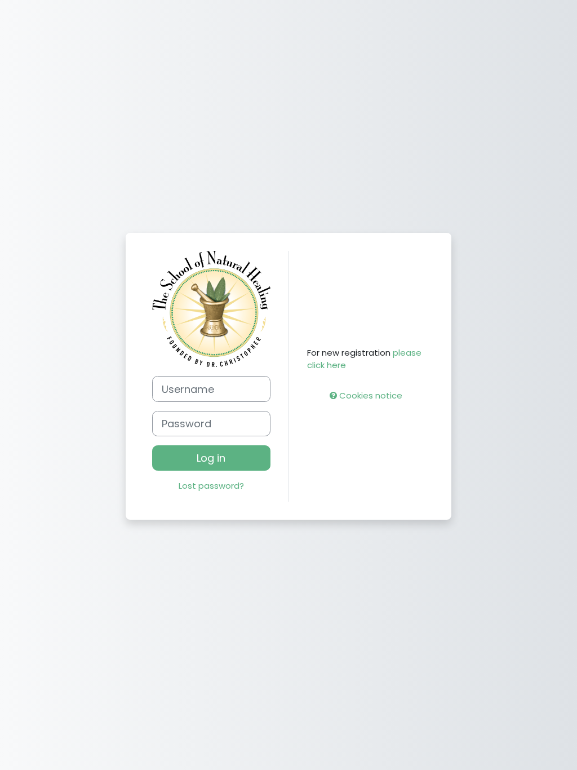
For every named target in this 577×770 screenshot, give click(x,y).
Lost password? (211, 486)
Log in (211, 458)
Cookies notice (369, 395)
